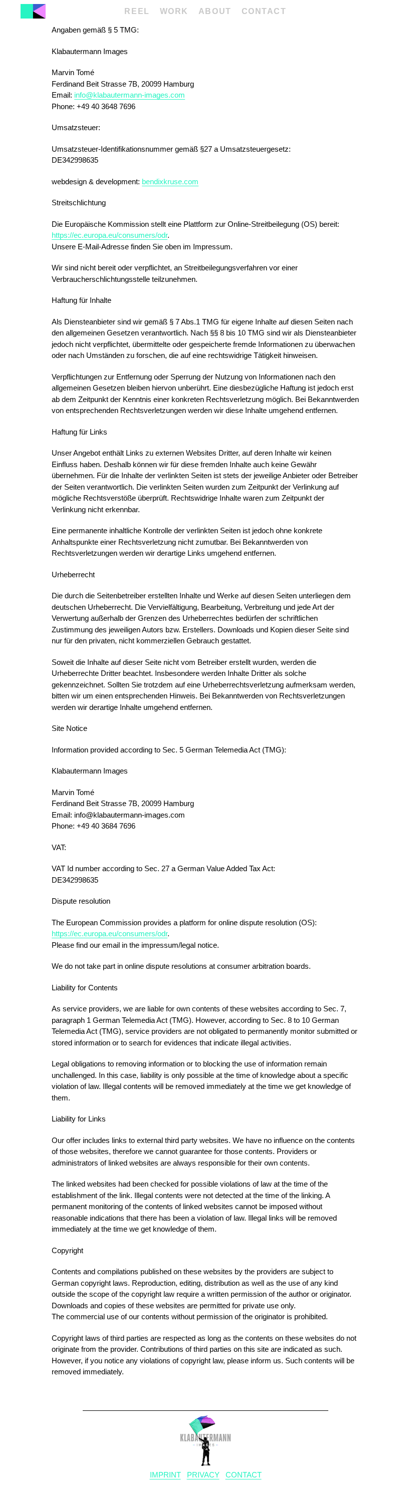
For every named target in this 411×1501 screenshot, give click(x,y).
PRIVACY (203, 1474)
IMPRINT (165, 1474)
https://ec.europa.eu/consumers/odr (109, 235)
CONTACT (244, 1474)
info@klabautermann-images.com (129, 95)
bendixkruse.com (170, 181)
